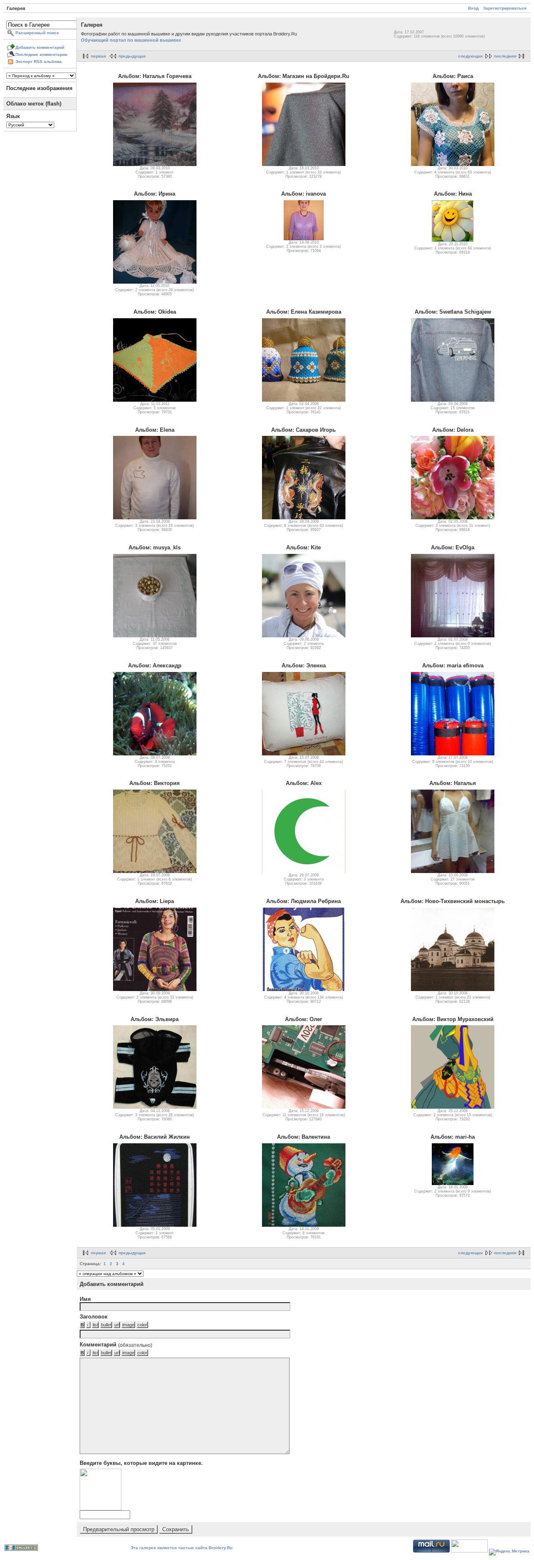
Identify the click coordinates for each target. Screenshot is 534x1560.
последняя (505, 56)
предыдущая (132, 56)
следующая (470, 56)
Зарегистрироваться (504, 8)
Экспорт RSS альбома (38, 61)
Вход (473, 8)
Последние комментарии (41, 54)
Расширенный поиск (37, 32)
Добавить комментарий (39, 47)
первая (98, 56)
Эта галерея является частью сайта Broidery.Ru (181, 1547)
